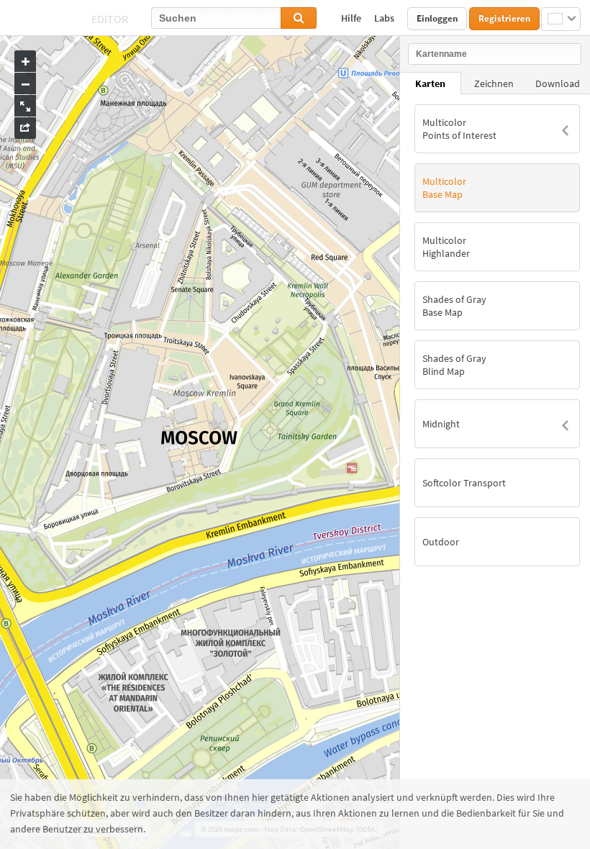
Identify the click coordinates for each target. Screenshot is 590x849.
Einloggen (437, 18)
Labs (385, 18)
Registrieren (504, 18)
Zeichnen (494, 83)
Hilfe (352, 18)
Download (557, 83)
